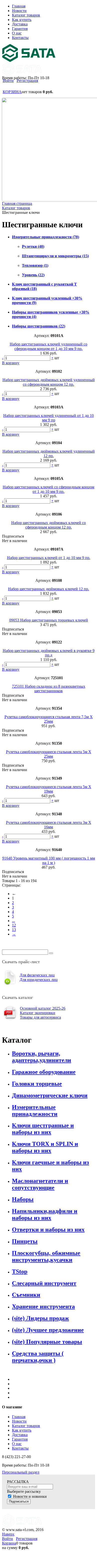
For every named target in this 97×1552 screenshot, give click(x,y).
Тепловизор (35, 265)
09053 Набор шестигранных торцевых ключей (48, 620)
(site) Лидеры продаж (40, 1318)
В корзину (10, 363)
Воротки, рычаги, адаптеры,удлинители (41, 1056)
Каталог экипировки (37, 1013)
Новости (19, 1421)
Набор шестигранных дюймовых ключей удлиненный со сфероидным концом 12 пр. (48, 382)
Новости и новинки (30, 1496)
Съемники (26, 1294)
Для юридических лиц (39, 979)
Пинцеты (25, 1241)
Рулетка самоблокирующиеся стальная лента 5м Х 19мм (48, 789)
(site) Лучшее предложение (48, 1330)
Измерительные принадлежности (45, 237)
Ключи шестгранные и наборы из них (43, 1128)
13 (14, 930)
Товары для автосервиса (40, 1017)
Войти (8, 80)
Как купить (21, 1430)
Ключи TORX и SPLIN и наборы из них (45, 1147)
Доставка (20, 1435)
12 (14, 925)
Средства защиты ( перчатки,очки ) (38, 1356)
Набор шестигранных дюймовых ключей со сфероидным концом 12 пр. (48, 525)
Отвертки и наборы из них (48, 1229)
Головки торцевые (37, 1083)
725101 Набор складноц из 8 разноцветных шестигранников (48, 688)
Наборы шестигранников (38, 326)
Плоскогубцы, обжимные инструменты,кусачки (46, 1256)
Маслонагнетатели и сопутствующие (40, 1184)
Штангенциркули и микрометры (55, 256)
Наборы (23, 1199)
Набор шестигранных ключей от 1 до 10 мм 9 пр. (48, 558)
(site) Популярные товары (47, 1341)
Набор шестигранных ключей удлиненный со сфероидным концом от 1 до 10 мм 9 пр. (48, 346)
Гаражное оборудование (44, 1072)
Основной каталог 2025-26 (42, 1008)
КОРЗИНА (12, 92)
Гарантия (20, 1439)
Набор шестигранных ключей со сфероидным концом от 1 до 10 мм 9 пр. (48, 489)
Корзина (9, 1543)
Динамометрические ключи (50, 1095)
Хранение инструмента (43, 1306)
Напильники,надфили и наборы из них (44, 1214)
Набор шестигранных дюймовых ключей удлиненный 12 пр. (48, 453)
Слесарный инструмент (44, 1283)
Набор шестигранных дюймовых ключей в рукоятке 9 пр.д (49, 652)
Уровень (33, 275)
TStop (19, 1271)
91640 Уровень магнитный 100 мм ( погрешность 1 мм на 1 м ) (48, 860)
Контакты (20, 1448)
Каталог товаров (26, 1426)
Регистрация (27, 80)
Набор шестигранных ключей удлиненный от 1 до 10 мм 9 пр (48, 417)
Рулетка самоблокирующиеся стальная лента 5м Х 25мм (48, 754)
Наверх (8, 1534)
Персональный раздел (20, 1472)
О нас (17, 1444)
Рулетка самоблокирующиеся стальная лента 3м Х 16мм (48, 824)
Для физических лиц (37, 975)
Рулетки (33, 246)
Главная (18, 1417)
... (13, 921)
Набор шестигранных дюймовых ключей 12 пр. (48, 589)
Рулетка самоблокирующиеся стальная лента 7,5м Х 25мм (48, 719)
